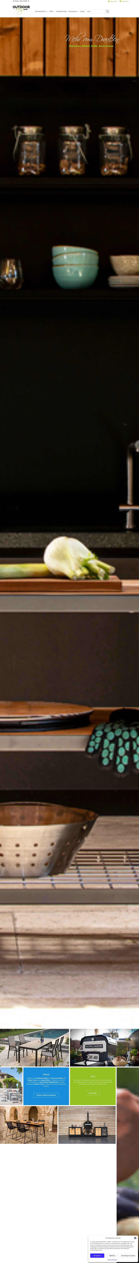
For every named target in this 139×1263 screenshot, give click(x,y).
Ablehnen (112, 1255)
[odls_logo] (21, 5)
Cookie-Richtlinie (112, 1259)
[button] (135, 1238)
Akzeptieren (97, 1255)
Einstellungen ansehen (128, 1255)
